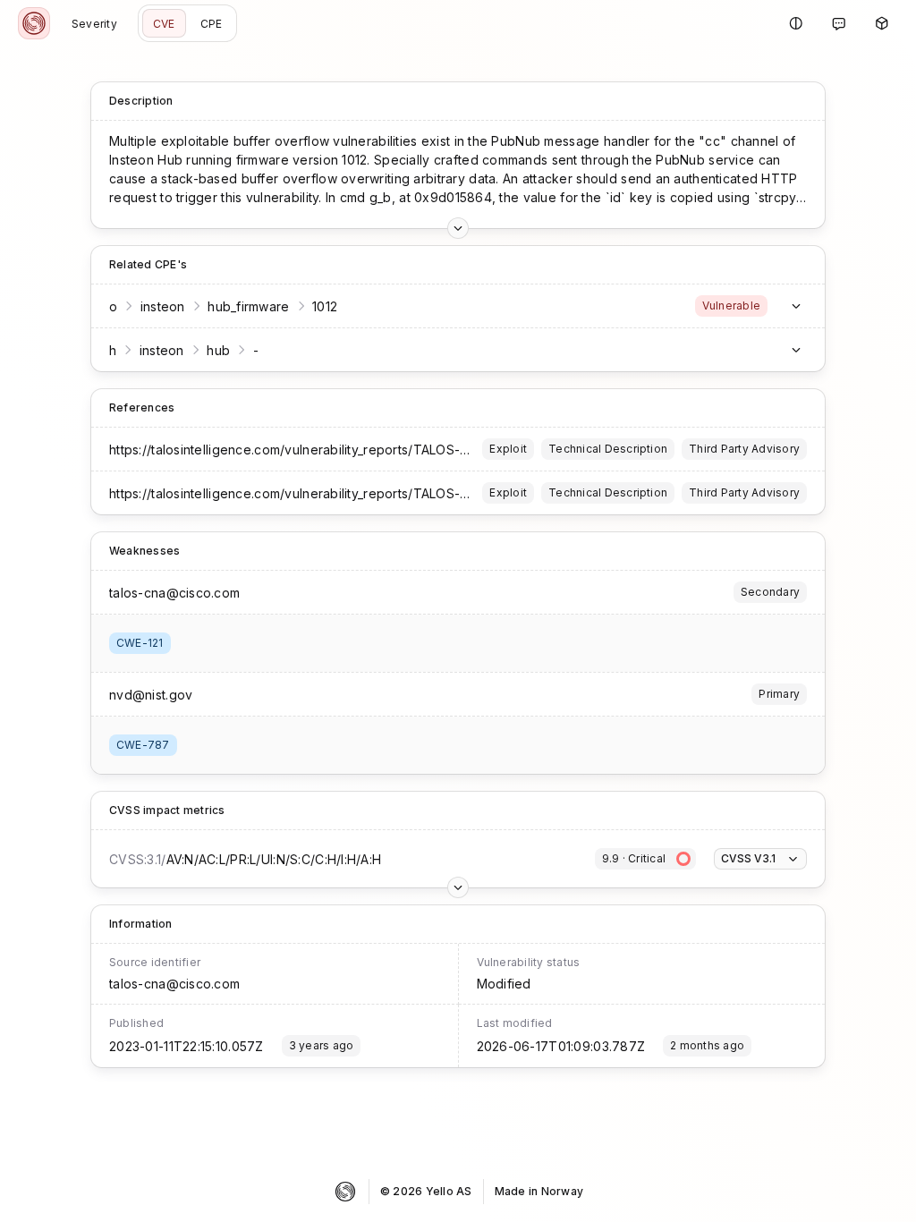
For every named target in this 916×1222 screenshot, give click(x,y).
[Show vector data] (458, 228)
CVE (164, 23)
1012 (324, 306)
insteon (162, 306)
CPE (211, 23)
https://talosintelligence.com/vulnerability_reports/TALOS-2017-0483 (318, 449)
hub (218, 350)
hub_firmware (248, 306)
